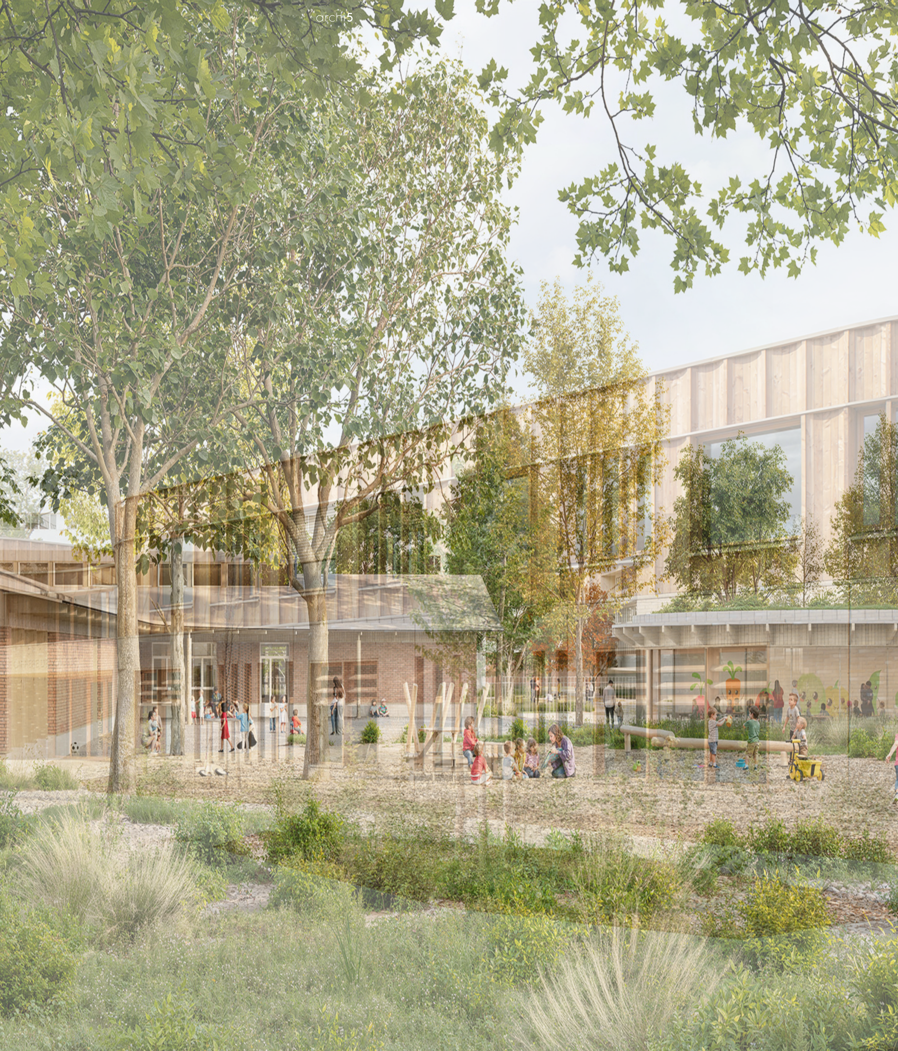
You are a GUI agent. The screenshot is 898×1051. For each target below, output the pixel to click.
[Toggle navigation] (578, 17)
